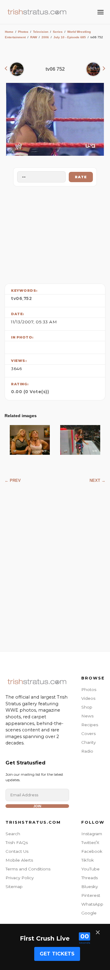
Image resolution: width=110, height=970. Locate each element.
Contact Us (17, 851)
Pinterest (90, 895)
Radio (87, 751)
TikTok (87, 860)
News (87, 715)
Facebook (91, 851)
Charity (88, 742)
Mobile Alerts (19, 860)
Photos (23, 31)
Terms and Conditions (28, 868)
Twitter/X (90, 842)
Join (37, 806)
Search (13, 833)
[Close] (98, 932)
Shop (86, 707)
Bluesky (89, 886)
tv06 (16, 298)
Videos (88, 698)
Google (89, 912)
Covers (88, 733)
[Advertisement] (55, 233)
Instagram (91, 833)
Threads (89, 877)
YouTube (90, 868)
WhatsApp (92, 904)
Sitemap (14, 886)
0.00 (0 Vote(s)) (30, 391)
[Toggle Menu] (101, 12)
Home (9, 31)
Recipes (89, 724)
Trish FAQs (17, 842)
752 (28, 298)
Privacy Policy (20, 877)
